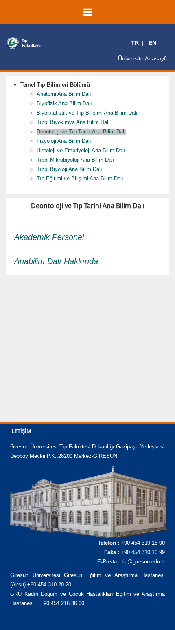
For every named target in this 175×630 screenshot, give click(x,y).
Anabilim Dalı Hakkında (56, 261)
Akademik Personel (49, 237)
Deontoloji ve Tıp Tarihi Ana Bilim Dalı (81, 132)
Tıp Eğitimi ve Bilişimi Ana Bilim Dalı (80, 178)
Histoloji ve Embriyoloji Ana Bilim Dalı (81, 150)
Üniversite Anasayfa (143, 58)
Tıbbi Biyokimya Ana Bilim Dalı (73, 122)
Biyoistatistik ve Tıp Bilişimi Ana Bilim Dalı (87, 113)
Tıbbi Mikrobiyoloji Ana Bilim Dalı (75, 160)
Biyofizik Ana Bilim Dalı (64, 103)
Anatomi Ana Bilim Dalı (64, 94)
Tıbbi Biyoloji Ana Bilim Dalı (69, 169)
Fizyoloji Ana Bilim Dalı (64, 141)
